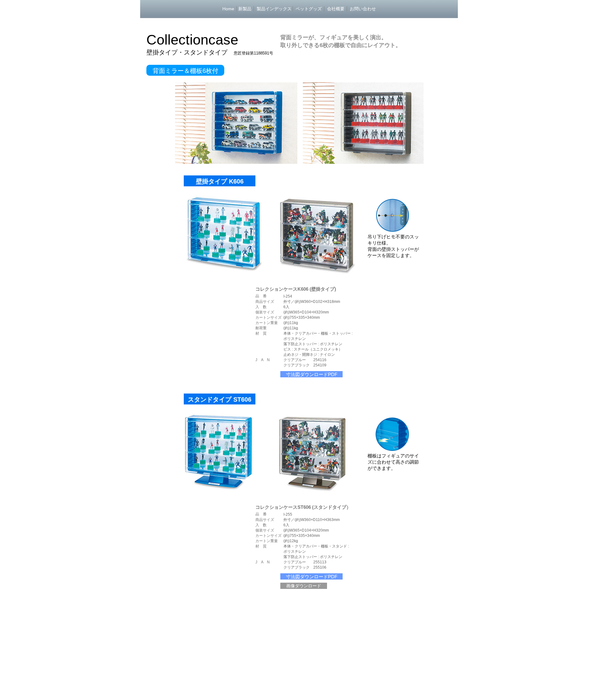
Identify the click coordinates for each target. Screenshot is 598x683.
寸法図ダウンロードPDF (311, 374)
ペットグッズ (309, 8)
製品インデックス (274, 8)
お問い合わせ (363, 8)
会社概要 (335, 8)
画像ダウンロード (303, 585)
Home (228, 8)
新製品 (244, 8)
